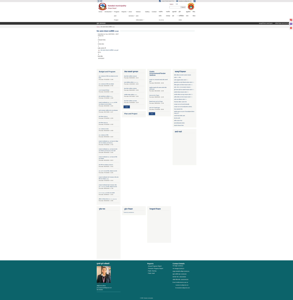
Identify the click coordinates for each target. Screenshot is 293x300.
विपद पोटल (194, 14)
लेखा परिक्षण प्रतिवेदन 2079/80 (130, 100)
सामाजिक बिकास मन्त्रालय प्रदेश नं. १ (181, 92)
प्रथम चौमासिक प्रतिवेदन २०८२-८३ (131, 82)
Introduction (108, 11)
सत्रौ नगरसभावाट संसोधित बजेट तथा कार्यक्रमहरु (108, 110)
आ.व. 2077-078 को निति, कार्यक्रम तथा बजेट (108, 171)
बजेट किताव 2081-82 (103, 122)
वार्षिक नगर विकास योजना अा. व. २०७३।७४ (108, 199)
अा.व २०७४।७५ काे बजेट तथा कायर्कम (107, 192)
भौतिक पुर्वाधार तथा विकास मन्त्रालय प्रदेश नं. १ (183, 84)
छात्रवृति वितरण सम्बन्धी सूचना (260, 23)
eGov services (131, 14)
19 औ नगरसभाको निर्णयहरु (104, 90)
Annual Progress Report (155, 266)
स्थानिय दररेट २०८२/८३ (161, 16)
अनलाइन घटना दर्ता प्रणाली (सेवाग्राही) (181, 104)
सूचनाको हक (174, 14)
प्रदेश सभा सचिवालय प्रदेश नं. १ (180, 99)
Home (100, 11)
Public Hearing (152, 271)
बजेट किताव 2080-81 (103, 116)
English (171, 4)
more (126, 106)
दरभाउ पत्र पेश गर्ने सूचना (154, 95)
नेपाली (177, 4)
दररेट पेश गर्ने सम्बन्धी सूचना (154, 107)
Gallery (147, 11)
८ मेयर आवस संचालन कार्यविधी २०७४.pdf (109, 50)
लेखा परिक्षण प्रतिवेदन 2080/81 (130, 88)
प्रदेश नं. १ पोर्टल (177, 77)
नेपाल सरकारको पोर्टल (178, 109)
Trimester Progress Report (155, 268)
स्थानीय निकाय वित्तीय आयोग (179, 115)
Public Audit (151, 273)
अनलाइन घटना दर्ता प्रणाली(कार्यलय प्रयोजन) (183, 106)
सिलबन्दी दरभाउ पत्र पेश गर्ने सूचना (156, 101)
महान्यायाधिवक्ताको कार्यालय (179, 123)
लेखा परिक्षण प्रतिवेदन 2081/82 (130, 76)
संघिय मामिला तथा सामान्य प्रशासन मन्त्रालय (182, 75)
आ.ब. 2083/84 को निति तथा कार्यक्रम (106, 84)
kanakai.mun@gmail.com (182, 285)
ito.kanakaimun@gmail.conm (182, 287)
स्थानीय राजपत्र (168, 14)
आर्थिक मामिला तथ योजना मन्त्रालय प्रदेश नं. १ (183, 97)
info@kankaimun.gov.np (182, 282)
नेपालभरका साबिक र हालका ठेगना (180, 101)
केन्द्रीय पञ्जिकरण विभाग (179, 125)
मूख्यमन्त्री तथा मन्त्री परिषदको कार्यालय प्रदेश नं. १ (184, 82)
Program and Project (116, 16)
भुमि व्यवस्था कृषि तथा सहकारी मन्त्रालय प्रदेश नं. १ (184, 89)
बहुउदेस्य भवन (188, 14)
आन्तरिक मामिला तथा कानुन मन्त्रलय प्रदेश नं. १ (183, 94)
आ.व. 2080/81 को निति (103, 135)
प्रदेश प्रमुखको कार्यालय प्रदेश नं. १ (181, 79)
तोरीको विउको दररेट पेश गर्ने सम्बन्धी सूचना (278, 23)
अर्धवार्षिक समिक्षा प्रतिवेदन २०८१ (130, 94)
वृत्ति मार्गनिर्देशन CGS (181, 16)
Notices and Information (139, 16)
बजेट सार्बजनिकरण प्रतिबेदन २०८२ (105, 96)
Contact (154, 11)
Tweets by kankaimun (129, 212)
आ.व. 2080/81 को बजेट (104, 128)
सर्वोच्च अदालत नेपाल (178, 120)
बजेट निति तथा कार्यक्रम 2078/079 (106, 164)
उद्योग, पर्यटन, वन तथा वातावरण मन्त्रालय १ (182, 87)
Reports (124, 11)
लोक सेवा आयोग (177, 118)
